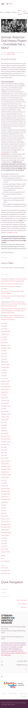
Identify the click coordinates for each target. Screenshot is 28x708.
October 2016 (5, 530)
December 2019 (5, 439)
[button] (9, 3)
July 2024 (3, 351)
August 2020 (4, 420)
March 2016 (4, 549)
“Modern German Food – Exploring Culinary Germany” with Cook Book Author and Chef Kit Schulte (13, 304)
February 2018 (5, 488)
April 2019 (4, 455)
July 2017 (3, 505)
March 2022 (4, 398)
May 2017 (4, 510)
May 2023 (4, 375)
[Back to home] (3, 3)
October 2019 (5, 444)
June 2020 (4, 425)
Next (24, 257)
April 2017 (4, 513)
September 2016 (6, 532)
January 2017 (5, 521)
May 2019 (4, 453)
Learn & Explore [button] (20, 12)
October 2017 (5, 497)
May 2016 (4, 543)
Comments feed (5, 570)
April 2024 (4, 359)
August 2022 (4, 392)
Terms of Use (23, 693)
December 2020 (5, 414)
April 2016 (4, 546)
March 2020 (4, 433)
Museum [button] (14, 12)
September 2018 (6, 475)
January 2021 (5, 411)
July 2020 (3, 422)
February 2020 (5, 436)
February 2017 (5, 519)
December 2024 (5, 345)
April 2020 (4, 431)
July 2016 (3, 538)
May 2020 (4, 428)
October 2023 (5, 367)
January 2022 (5, 403)
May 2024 (4, 356)
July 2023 (3, 370)
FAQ (4, 693)
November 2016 (5, 527)
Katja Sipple (11, 52)
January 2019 (5, 464)
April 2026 (4, 329)
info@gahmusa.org (12, 232)
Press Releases (5, 561)
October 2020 (5, 417)
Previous (4, 257)
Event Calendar (22, 604)
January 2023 (5, 384)
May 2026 (4, 326)
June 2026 (4, 323)
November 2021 (5, 406)
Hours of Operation (21, 600)
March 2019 (4, 458)
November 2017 (5, 494)
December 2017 (5, 491)
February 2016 (5, 552)
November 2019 (5, 442)
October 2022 (5, 389)
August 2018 (4, 477)
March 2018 (4, 486)
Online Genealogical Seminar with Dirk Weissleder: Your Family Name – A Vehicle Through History (13, 311)
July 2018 (3, 480)
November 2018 (5, 469)
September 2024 (6, 348)
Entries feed (4, 568)
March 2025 (4, 342)
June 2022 (4, 395)
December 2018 (5, 466)
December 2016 (5, 524)
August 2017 (4, 502)
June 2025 (4, 340)
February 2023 (5, 381)
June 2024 (4, 353)
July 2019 (3, 447)
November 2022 (5, 387)
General (9, 54)
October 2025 (5, 334)
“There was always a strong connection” (12, 284)
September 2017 (6, 499)
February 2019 (5, 461)
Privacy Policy (13, 693)
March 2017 (4, 516)
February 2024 (5, 365)
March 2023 (4, 378)
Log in (3, 565)
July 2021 (3, 409)
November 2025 (5, 331)
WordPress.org (5, 573)
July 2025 (3, 337)
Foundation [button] (7, 12)
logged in (11, 268)
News (13, 54)
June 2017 (4, 508)
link (11, 222)
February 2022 (5, 400)
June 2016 (4, 541)
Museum (3, 593)
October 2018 (5, 472)
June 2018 (4, 483)
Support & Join (5, 596)
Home (1, 12)
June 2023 (4, 373)
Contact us (24, 607)
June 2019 (4, 450)
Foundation (4, 589)
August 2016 (4, 535)
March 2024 (4, 362)
